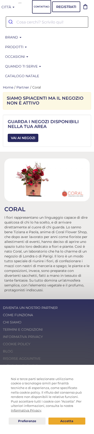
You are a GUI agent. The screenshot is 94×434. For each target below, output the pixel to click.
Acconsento (66, 421)
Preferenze (27, 421)
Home (8, 87)
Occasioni (15, 56)
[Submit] (11, 22)
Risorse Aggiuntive (21, 358)
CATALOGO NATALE (22, 76)
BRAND (12, 37)
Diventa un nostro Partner (30, 308)
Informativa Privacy (23, 337)
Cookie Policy (16, 344)
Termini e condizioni (23, 329)
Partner (22, 87)
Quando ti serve (22, 66)
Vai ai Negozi (23, 138)
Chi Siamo (12, 322)
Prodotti (14, 47)
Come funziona (18, 315)
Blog (8, 351)
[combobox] (47, 22)
